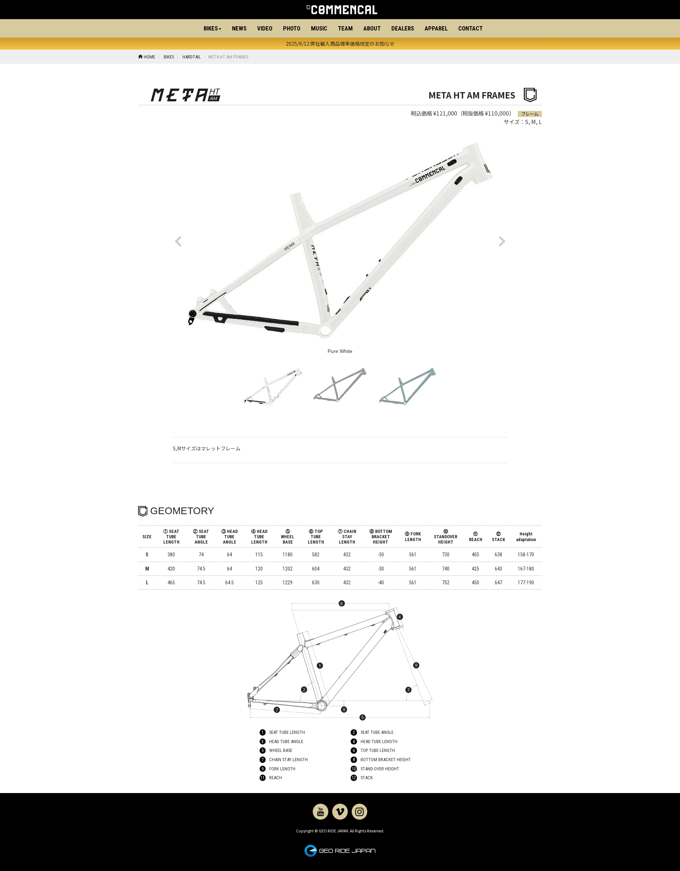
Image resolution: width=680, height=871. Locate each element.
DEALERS (402, 28)
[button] (212, 28)
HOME (149, 57)
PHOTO (291, 28)
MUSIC (319, 28)
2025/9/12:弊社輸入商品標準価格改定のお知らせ (340, 43)
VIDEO (264, 28)
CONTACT (470, 28)
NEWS (239, 28)
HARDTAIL (191, 57)
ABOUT (372, 28)
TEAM (345, 28)
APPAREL (436, 28)
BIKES (168, 57)
